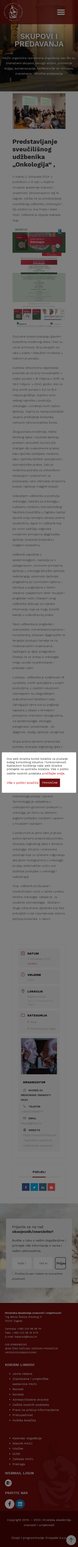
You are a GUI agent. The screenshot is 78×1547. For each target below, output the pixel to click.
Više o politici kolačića (23, 783)
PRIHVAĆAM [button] (49, 782)
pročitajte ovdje (53, 773)
